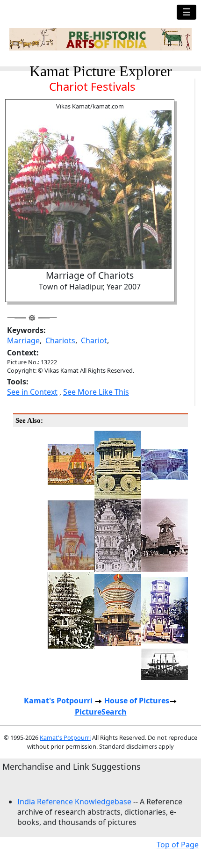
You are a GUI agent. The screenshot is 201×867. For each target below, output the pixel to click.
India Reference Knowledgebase (74, 801)
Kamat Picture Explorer (100, 71)
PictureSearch (101, 712)
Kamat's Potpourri (58, 700)
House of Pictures (136, 700)
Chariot (94, 340)
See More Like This (96, 392)
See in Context (32, 392)
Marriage (23, 340)
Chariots (60, 340)
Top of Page (178, 844)
